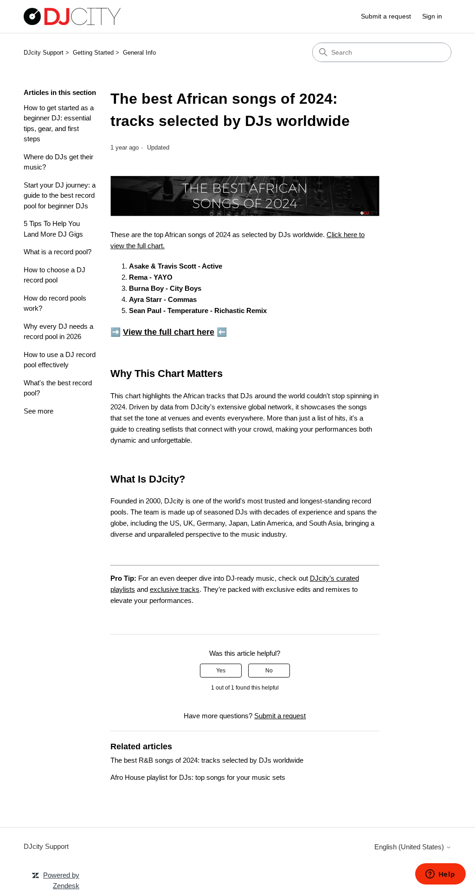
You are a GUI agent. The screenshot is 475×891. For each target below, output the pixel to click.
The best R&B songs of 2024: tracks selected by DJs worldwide (206, 760)
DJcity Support (44, 52)
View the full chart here (168, 332)
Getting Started (93, 52)
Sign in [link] (432, 16)
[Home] (72, 16)
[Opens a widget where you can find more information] (440, 874)
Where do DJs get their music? (58, 162)
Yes (220, 670)
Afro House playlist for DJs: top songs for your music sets (197, 777)
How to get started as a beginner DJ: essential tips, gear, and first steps (59, 123)
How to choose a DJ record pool (54, 275)
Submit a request (386, 16)
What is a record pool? (57, 252)
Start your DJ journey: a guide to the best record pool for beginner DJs (60, 195)
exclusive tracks (174, 589)
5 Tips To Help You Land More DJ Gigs (53, 229)
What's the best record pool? (58, 388)
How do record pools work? (55, 303)
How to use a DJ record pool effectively (60, 360)
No (269, 670)
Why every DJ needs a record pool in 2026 (58, 331)
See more (38, 411)
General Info (139, 52)
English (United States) (410, 847)
